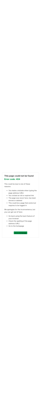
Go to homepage (20, 233)
